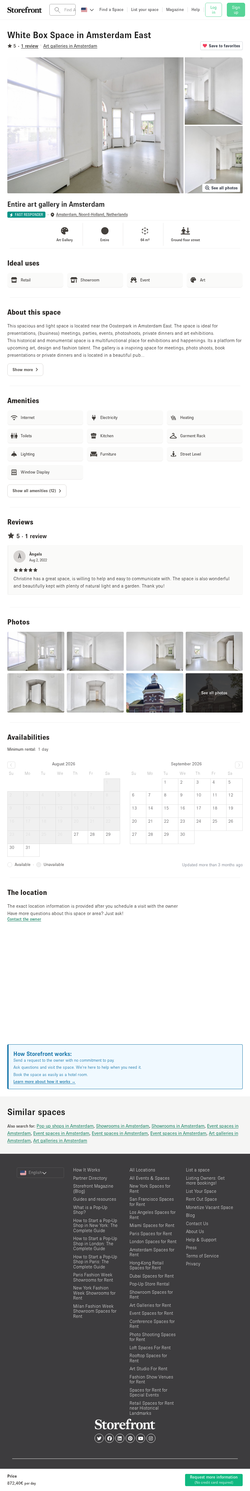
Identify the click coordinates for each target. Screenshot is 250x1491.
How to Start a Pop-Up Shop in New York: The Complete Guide (95, 1225)
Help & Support (201, 1239)
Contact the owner (24, 919)
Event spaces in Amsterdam (61, 1133)
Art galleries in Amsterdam (60, 1140)
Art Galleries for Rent (150, 1305)
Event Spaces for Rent (151, 1313)
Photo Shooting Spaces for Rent (153, 1337)
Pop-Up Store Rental (150, 1283)
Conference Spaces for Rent (152, 1324)
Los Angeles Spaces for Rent (153, 1215)
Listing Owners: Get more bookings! (205, 1180)
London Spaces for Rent (153, 1241)
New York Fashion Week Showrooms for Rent (94, 1292)
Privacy (193, 1263)
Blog (190, 1215)
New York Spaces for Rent (150, 1188)
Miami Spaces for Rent (152, 1225)
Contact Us (197, 1223)
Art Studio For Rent (148, 1368)
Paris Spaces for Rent (151, 1233)
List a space (198, 1169)
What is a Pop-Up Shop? (90, 1210)
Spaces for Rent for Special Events (148, 1392)
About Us (195, 1231)
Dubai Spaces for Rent (152, 1275)
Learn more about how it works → (44, 1081)
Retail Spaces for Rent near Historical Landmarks (152, 1408)
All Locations (142, 1169)
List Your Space (201, 1191)
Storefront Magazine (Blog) (93, 1188)
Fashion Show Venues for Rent (151, 1379)
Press (191, 1247)
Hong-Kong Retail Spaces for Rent (147, 1265)
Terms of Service (202, 1255)
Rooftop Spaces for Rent (148, 1358)
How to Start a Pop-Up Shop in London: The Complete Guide (95, 1243)
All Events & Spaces (150, 1178)
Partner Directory (90, 1178)
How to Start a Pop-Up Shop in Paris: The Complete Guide (95, 1261)
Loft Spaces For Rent (150, 1347)
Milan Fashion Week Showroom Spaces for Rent (94, 1311)
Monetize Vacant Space (209, 1207)
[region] (125, 990)
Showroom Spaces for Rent (151, 1294)
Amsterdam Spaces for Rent (152, 1252)
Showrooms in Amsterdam (122, 1125)
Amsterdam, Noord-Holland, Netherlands (92, 214)
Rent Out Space (201, 1199)
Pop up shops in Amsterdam (65, 1125)
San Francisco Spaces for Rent (152, 1201)
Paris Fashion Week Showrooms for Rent (93, 1277)
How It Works (86, 1169)
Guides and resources (94, 1199)
